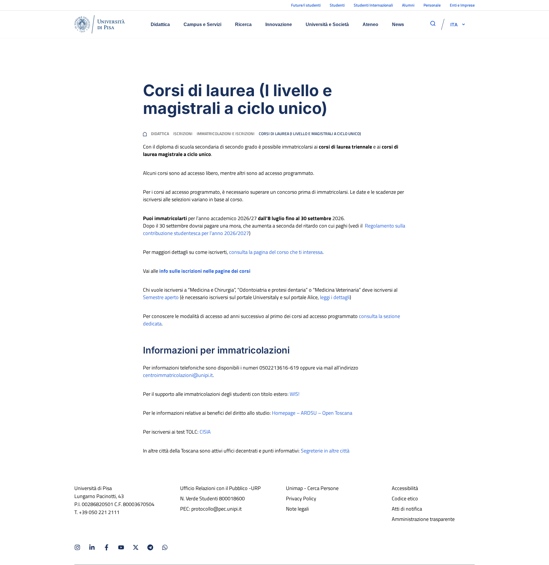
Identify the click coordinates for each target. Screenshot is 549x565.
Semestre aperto (161, 297)
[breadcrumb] (145, 134)
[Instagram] (77, 547)
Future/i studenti (306, 5)
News (398, 24)
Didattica (160, 24)
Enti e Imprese (462, 5)
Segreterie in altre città (325, 451)
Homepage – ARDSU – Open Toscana (312, 413)
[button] (454, 24)
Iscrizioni (182, 134)
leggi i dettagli (335, 297)
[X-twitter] (136, 547)
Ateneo (370, 24)
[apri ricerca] (432, 23)
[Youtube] (121, 547)
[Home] (99, 24)
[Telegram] (150, 547)
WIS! (294, 394)
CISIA (205, 432)
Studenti (337, 5)
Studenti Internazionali (373, 5)
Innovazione (278, 24)
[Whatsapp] (165, 547)
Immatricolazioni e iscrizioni (225, 134)
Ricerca (243, 24)
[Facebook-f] (107, 547)
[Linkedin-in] (92, 547)
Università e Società (327, 24)
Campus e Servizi (202, 24)
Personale (432, 5)
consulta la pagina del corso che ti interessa (276, 252)
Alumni (408, 5)
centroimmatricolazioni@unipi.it (178, 375)
